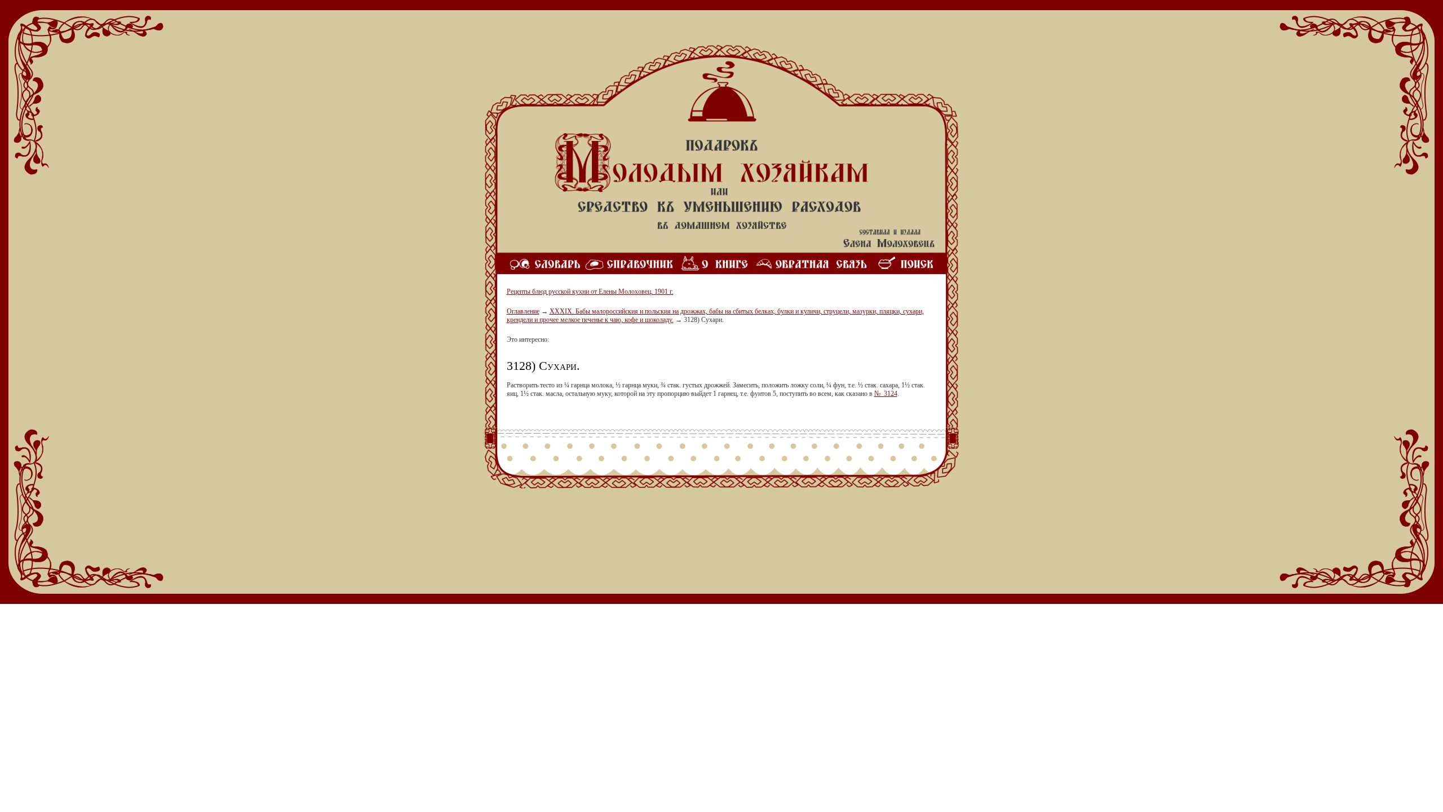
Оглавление (523, 311)
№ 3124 (885, 394)
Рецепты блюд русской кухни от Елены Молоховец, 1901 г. (590, 291)
